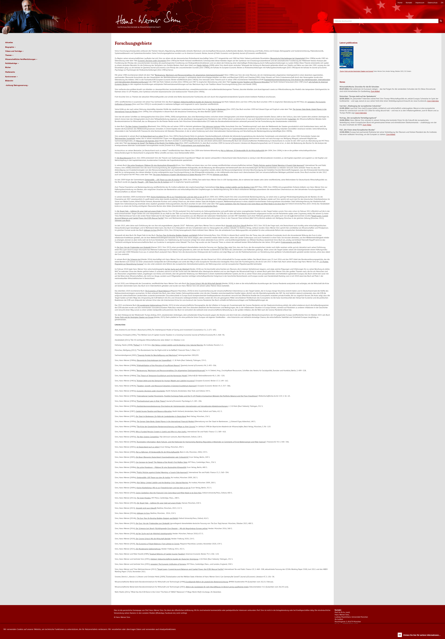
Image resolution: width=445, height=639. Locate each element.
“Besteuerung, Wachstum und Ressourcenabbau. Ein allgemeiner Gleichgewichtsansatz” (170, 370)
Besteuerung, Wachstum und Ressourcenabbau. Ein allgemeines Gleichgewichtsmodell (189, 75)
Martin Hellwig (203, 65)
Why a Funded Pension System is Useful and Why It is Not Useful (161, 431)
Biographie (9, 47)
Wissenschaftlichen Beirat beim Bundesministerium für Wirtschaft (198, 138)
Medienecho (10, 72)
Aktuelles (9, 42)
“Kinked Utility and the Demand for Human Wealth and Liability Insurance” (166, 380)
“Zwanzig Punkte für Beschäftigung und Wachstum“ (157, 355)
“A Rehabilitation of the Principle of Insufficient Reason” (158, 365)
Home (400, 2)
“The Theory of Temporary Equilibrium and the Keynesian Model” (162, 375)
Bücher (8, 67)
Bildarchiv (9, 80)
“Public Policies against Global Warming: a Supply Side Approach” (162, 472)
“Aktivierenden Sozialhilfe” (125, 138)
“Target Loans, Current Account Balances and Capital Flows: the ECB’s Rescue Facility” (190, 569)
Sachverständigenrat (240, 138)
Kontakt (409, 2)
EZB (291, 216)
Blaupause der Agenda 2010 (147, 141)
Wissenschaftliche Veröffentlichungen (20, 59)
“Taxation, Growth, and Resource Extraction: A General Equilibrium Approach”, (167, 386)
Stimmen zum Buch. (220, 174)
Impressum (419, 2)
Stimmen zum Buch (122, 220)
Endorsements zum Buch (291, 242)
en (442, 2)
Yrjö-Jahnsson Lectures (211, 126)
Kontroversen (11, 76)
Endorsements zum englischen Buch (203, 206)
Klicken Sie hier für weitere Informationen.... (422, 635)
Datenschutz (432, 2)
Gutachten (292, 119)
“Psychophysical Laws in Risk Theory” (151, 401)
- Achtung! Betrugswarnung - (17, 85)
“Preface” (136, 345)
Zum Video (367, 125)
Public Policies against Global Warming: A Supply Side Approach (279, 165)
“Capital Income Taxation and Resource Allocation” (250, 82)
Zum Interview (433, 101)
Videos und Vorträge (13, 51)
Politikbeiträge (11, 63)
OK (400, 635)
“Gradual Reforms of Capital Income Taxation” (167, 554)
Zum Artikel (375, 91)
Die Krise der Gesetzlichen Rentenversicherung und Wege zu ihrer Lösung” (166, 426)
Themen (8, 55)
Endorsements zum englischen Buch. (195, 145)
